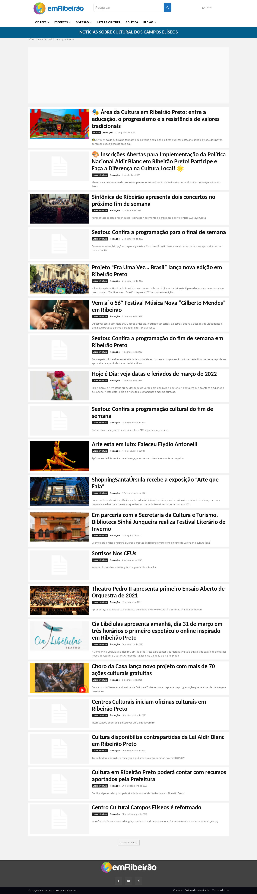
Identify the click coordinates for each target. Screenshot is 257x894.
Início (31, 39)
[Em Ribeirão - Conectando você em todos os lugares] (58, 7)
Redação (108, 132)
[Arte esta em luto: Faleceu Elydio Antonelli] (59, 456)
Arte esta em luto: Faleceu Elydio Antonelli (144, 445)
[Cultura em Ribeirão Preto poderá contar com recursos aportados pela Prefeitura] (59, 784)
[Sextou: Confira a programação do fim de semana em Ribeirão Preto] (59, 350)
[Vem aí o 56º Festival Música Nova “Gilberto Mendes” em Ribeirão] (59, 314)
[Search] (167, 7)
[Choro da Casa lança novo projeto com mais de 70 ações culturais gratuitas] (59, 678)
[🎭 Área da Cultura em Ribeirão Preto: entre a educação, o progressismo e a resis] (59, 124)
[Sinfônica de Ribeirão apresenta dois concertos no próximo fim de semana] (59, 209)
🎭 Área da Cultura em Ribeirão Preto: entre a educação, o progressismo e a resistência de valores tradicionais (156, 119)
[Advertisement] (128, 75)
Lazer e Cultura (100, 175)
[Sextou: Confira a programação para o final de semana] (59, 244)
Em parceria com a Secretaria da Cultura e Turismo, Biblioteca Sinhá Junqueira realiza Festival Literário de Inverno (158, 522)
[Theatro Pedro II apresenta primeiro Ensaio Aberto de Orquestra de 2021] (59, 600)
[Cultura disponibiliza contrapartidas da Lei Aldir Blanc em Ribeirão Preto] (59, 749)
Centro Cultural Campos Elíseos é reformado (146, 808)
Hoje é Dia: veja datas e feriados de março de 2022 (154, 374)
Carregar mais (127, 842)
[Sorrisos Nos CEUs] (59, 565)
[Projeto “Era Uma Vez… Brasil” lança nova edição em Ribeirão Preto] (59, 279)
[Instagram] (128, 881)
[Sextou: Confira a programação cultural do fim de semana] (59, 421)
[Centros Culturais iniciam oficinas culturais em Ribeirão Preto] (59, 713)
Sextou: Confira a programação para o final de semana (159, 233)
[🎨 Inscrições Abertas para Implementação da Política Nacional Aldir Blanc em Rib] (59, 166)
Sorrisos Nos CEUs (114, 554)
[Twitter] (138, 881)
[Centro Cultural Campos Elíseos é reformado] (59, 819)
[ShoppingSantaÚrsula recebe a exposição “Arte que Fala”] (59, 491)
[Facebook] (118, 881)
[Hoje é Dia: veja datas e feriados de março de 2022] (59, 385)
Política (96, 132)
